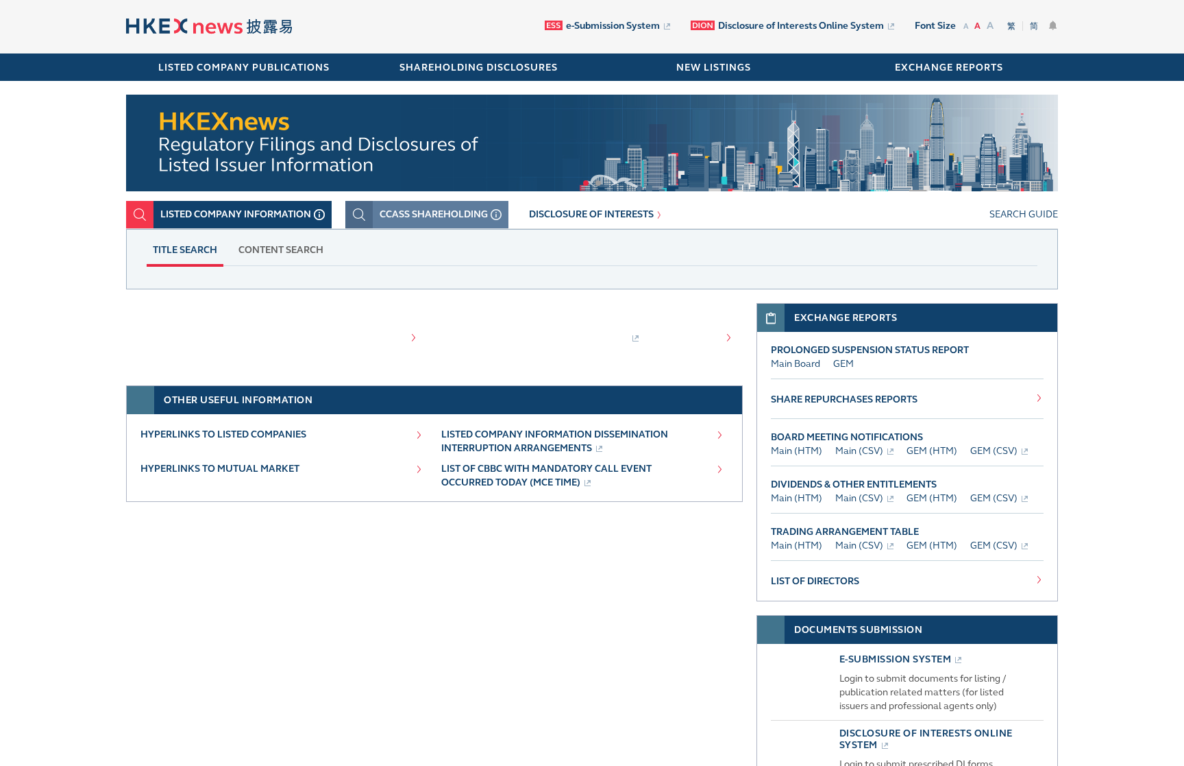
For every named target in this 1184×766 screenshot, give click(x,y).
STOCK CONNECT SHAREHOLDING (249, 337)
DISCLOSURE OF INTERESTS (591, 214)
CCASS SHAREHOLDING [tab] (434, 214)
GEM (843, 364)
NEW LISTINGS (713, 67)
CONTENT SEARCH (280, 250)
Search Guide (1023, 214)
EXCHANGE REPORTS (949, 67)
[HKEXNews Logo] (209, 28)
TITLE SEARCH (185, 250)
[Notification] (1053, 25)
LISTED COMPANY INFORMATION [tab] (235, 214)
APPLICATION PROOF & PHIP (545, 337)
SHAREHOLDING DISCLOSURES (478, 67)
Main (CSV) (859, 451)
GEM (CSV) (994, 451)
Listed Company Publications (244, 67)
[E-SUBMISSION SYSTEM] (801, 711)
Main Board (795, 364)
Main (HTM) (796, 451)
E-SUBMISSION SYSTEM (895, 659)
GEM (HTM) (932, 451)
